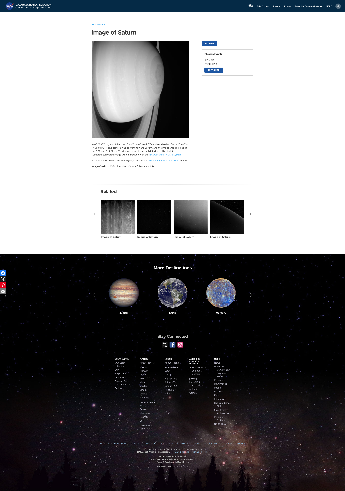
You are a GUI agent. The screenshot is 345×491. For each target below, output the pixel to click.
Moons (168, 359)
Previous (94, 214)
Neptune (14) (171, 390)
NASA (10, 6)
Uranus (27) (171, 386)
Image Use (159, 444)
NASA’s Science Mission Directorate (190, 452)
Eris (142, 421)
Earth (172, 313)
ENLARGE (209, 44)
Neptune (144, 397)
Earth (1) (169, 371)
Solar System (122, 359)
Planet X (144, 429)
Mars (142, 382)
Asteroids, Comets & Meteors (194, 361)
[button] (329, 6)
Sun (117, 370)
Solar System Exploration (33, 4)
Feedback (134, 444)
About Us (104, 444)
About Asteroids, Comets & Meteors (198, 371)
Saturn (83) (170, 382)
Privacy (147, 444)
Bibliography (119, 444)
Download (214, 70)
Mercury (221, 313)
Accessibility (238, 444)
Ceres (143, 409)
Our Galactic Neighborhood (33, 8)
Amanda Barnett (179, 456)
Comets (193, 393)
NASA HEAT (220, 424)
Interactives (220, 399)
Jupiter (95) (171, 378)
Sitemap (225, 444)
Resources (219, 380)
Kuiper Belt (121, 374)
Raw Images (98, 25)
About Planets (147, 363)
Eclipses (119, 388)
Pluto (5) (169, 394)
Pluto (142, 406)
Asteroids (194, 389)
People (217, 388)
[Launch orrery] (250, 6)
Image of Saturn (111, 237)
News (217, 363)
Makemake (145, 413)
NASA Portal (211, 444)
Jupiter (124, 313)
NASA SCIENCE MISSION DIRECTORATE (184, 444)
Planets (144, 359)
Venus (143, 375)
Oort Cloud (120, 378)
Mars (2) (169, 375)
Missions (218, 392)
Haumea (144, 417)
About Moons (172, 363)
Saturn (143, 390)
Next (251, 214)
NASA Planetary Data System (165, 155)
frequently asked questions (163, 160)
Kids (216, 395)
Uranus (143, 394)
